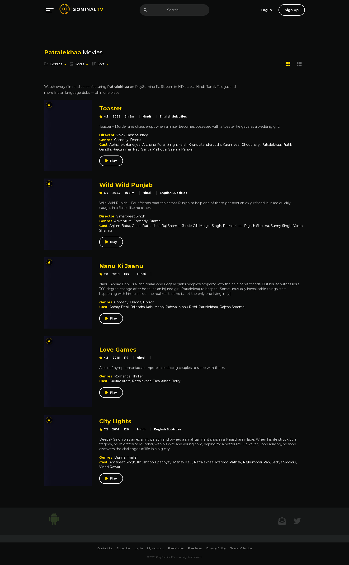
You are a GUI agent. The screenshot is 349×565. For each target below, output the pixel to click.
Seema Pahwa (180, 149)
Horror (148, 302)
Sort (101, 64)
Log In (138, 548)
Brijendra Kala (141, 307)
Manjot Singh (210, 226)
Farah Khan (188, 144)
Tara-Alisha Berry (166, 381)
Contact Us (105, 548)
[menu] (50, 10)
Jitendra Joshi (210, 144)
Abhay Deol (119, 307)
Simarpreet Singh (130, 216)
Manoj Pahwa (165, 307)
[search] (145, 10)
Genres (56, 64)
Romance (122, 376)
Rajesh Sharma (256, 226)
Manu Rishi (188, 307)
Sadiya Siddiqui (284, 462)
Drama (135, 140)
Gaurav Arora (119, 381)
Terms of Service (241, 548)
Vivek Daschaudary (132, 135)
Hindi (146, 116)
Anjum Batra (119, 226)
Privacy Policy (216, 548)
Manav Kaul (182, 462)
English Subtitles (173, 116)
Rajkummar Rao (126, 149)
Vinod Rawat (109, 467)
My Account (155, 548)
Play (113, 161)
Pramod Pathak (228, 462)
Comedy (121, 140)
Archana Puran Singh (159, 144)
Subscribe (123, 548)
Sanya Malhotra (154, 149)
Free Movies (176, 548)
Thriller (137, 376)
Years (79, 64)
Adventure (123, 221)
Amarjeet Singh (122, 462)
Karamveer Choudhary (241, 144)
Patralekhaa (271, 144)
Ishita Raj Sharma (165, 226)
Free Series (195, 548)
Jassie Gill (190, 226)
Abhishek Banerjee (125, 144)
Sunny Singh (281, 226)
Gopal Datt (141, 226)
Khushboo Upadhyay (154, 462)
